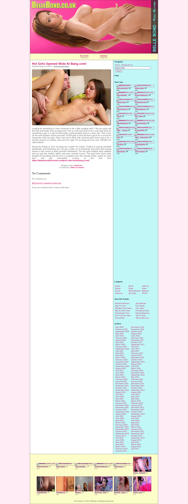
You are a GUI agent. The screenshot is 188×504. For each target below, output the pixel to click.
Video (144, 288)
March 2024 (120, 344)
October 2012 (136, 436)
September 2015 (138, 375)
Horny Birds (120, 318)
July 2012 (135, 442)
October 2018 (136, 331)
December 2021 (122, 384)
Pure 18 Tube (84, 56)
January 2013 (136, 429)
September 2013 (138, 414)
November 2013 (137, 410)
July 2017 (135, 347)
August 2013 (136, 416)
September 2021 (122, 390)
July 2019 (119, 438)
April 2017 (135, 351)
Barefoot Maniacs (122, 303)
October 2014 (136, 388)
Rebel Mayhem (135, 291)
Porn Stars (140, 308)
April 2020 (119, 420)
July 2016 (135, 366)
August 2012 (136, 440)
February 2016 (137, 371)
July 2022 (119, 371)
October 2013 (136, 412)
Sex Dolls (132, 293)
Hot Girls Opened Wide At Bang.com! (59, 63)
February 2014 (137, 403)
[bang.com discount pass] (71, 125)
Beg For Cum (120, 306)
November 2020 (122, 407)
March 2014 (136, 401)
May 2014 (135, 397)
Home (117, 65)
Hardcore (78, 165)
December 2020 (122, 405)
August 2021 (120, 392)
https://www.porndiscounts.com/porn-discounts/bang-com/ (60, 160)
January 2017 (136, 355)
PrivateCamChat (142, 311)
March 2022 (120, 377)
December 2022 (122, 362)
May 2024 (119, 342)
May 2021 (119, 399)
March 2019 (120, 447)
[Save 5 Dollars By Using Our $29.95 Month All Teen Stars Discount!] (94, 53)
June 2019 (119, 440)
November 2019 (122, 429)
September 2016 (138, 362)
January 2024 (121, 347)
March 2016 (136, 368)
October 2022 (121, 364)
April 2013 (135, 425)
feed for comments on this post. (46, 183)
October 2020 (121, 410)
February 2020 (121, 425)
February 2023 (121, 360)
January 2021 (121, 403)
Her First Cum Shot (123, 315)
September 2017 (138, 344)
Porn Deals (140, 306)
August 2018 (136, 334)
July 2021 (119, 394)
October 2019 (121, 431)
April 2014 (135, 399)
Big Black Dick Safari (123, 308)
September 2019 (122, 433)
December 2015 (137, 373)
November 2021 (122, 386)
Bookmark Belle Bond (61, 66)
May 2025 (119, 334)
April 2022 (119, 375)
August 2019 (120, 436)
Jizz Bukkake (141, 303)
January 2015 (136, 381)
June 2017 (135, 349)
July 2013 (135, 418)
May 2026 (119, 327)
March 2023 (120, 357)
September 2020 (122, 412)
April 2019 (119, 444)
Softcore (145, 286)
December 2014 (137, 384)
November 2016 (137, 357)
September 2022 (122, 366)
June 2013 (135, 420)
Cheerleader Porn (122, 313)
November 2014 (137, 386)
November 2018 (137, 329)
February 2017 (137, 353)
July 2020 (119, 416)
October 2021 (121, 388)
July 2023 (119, 351)
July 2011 (135, 449)
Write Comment (77, 167)
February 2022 (121, 379)
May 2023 (119, 353)
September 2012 (138, 438)
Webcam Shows (145, 292)
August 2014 (136, 392)
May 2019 (119, 442)
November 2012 (137, 433)
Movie (131, 286)
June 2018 (135, 336)
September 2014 (138, 390)
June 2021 (119, 397)
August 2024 (120, 340)
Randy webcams (142, 313)
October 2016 (136, 360)
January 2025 (121, 338)
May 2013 (135, 423)
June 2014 (135, 394)
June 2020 (119, 418)
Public (131, 288)
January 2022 (121, 381)
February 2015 (137, 379)
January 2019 (121, 451)
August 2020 (120, 414)
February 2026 (121, 329)
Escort (117, 291)
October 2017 (136, 342)
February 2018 (137, 338)
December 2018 (137, 327)
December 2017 (137, 340)
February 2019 (121, 449)
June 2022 (119, 373)
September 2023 (122, 349)
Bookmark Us (127, 65)
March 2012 (136, 444)
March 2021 (120, 401)
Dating (117, 288)
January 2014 (136, 405)
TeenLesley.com (142, 318)
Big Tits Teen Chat (122, 311)
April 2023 (119, 355)
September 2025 (122, 331)
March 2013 (136, 427)
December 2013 (137, 407)
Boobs (117, 286)
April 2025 (119, 336)
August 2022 (120, 368)
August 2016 (136, 364)
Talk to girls (140, 315)
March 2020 (120, 423)
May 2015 (135, 377)
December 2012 (137, 431)
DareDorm (103, 56)
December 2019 (122, 427)
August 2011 (136, 447)
